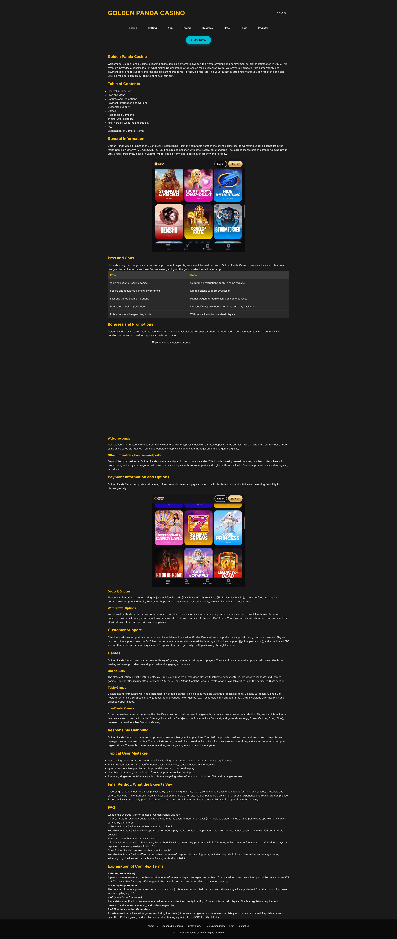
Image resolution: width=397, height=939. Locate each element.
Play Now (198, 40)
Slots (227, 27)
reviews (120, 799)
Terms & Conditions (215, 926)
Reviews (207, 27)
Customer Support (119, 106)
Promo (187, 27)
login (145, 75)
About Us (153, 926)
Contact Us (243, 926)
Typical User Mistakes (121, 118)
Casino (133, 27)
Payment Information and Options (127, 102)
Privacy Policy (194, 926)
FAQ (110, 126)
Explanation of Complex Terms (126, 130)
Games (112, 110)
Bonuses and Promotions (122, 98)
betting (218, 306)
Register (263, 27)
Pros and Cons (116, 94)
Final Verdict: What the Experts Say (128, 122)
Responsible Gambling (121, 114)
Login (244, 27)
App (170, 27)
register (267, 71)
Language (282, 12)
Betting (152, 27)
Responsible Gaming (172, 926)
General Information (119, 91)
